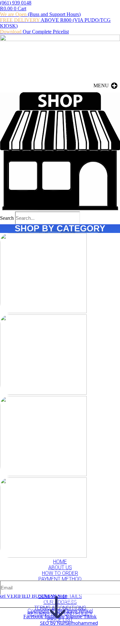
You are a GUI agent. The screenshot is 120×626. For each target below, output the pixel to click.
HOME (60, 562)
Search (7, 218)
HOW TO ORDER (60, 573)
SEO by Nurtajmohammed (69, 623)
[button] (101, 85)
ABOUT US (60, 567)
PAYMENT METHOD (60, 579)
